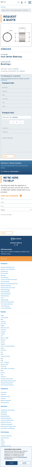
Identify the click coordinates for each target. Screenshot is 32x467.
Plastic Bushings (5, 291)
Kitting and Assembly (6, 424)
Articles (3, 442)
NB (1, 352)
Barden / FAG (4, 364)
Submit (5, 156)
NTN (2, 374)
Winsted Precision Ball (7, 382)
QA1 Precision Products (7, 385)
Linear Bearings (5, 281)
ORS (2, 360)
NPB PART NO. (10, 117)
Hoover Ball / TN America (7, 368)
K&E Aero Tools (5, 327)
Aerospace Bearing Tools (7, 267)
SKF (2, 336)
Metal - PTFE (5, 10)
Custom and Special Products (9, 279)
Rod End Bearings (5, 293)
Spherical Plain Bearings (7, 302)
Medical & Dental (5, 396)
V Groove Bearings (6, 308)
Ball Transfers (4, 273)
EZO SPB (3, 350)
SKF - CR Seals (5, 362)
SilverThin (3, 329)
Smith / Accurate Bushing (8, 346)
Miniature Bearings (6, 285)
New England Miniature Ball (8, 380)
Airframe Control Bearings (8, 269)
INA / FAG (3, 323)
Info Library (5, 432)
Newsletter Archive (6, 446)
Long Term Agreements (7, 420)
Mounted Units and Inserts (8, 287)
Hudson (3, 344)
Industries (4, 388)
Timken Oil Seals (5, 356)
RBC (2, 319)
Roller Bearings (5, 295)
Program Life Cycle (6, 422)
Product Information (6, 435)
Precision (3, 398)
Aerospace (4, 392)
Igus (2, 358)
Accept (12, 463)
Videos (2, 444)
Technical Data (5, 438)
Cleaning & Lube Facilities (8, 410)
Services (4, 406)
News (2, 440)
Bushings (3, 7)
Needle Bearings (5, 289)
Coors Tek (3, 366)
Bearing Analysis (5, 416)
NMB (2, 315)
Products (4, 263)
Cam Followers (5, 277)
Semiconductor (5, 402)
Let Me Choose (24, 463)
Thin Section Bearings (7, 304)
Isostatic (3, 331)
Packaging (4, 414)
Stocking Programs (6, 418)
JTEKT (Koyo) (4, 317)
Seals (2, 297)
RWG (2, 370)
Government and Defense (8, 428)
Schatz (3, 342)
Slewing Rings (4, 300)
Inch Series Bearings (16, 10)
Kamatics (3, 321)
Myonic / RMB (4, 338)
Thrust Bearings (5, 306)
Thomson (3, 376)
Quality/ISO (4, 412)
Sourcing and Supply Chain (8, 426)
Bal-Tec (3, 372)
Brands (3, 312)
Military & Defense (6, 400)
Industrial (3, 394)
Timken (3, 334)
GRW (2, 354)
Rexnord (3, 340)
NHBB (2, 325)
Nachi (2, 348)
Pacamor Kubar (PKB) (7, 378)
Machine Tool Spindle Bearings (9, 283)
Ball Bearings (4, 271)
